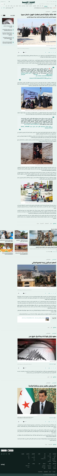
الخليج (54, 457)
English (54, 1)
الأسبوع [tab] (2, 15)
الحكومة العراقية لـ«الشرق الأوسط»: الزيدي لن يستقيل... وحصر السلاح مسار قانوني (7, 34)
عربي (55, 1)
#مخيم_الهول (49, 74)
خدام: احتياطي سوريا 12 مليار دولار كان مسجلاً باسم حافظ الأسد (7, 30)
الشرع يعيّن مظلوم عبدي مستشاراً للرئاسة (42, 386)
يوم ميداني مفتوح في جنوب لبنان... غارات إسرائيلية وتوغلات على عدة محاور (33, 317)
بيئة (28, 458)
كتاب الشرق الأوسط (43, 458)
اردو (49, 1)
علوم (28, 457)
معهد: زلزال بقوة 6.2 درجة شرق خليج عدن (42, 336)
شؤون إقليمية (54, 461)
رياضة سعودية (49, 465)
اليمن (48, 377)
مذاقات (55, 465)
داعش (51, 223)
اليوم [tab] (4, 15)
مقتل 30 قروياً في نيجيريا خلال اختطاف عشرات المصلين (46, 247)
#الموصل (23, 74)
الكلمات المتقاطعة (27, 465)
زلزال (51, 377)
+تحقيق (44, 468)
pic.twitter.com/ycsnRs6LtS (31, 124)
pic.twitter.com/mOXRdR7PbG (44, 76)
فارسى (47, 1)
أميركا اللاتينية (49, 461)
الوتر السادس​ (33, 457)
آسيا (50, 458)
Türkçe (51, 1)
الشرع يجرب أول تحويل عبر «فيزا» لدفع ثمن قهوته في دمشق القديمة (7, 43)
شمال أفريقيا (53, 458)
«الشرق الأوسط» (52, 48)
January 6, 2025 (33, 78)
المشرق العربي (48, 11)
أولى (51, 327)
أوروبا (50, 457)
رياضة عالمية (49, 468)
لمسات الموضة (54, 468)
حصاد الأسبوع (43, 465)
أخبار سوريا (42, 223)
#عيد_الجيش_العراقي (26, 73)
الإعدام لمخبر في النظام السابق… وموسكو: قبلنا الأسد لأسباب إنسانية (7, 38)
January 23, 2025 (49, 128)
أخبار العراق (47, 223)
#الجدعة (36, 74)
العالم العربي (54, 11)
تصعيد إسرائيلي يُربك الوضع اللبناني (44, 263)
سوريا (38, 223)
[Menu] (55, 5)
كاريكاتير (44, 457)
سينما (34, 458)
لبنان (48, 327)
